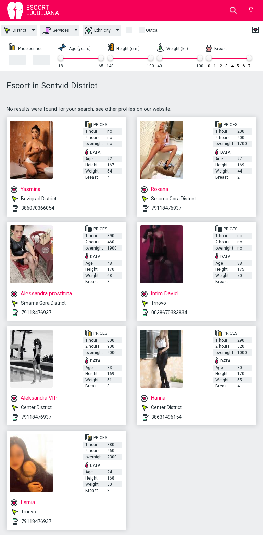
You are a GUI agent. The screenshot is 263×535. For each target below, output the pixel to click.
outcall (153, 30)
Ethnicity (102, 30)
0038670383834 (169, 312)
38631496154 (166, 417)
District (19, 30)
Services (60, 30)
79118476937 (166, 208)
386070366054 (37, 208)
